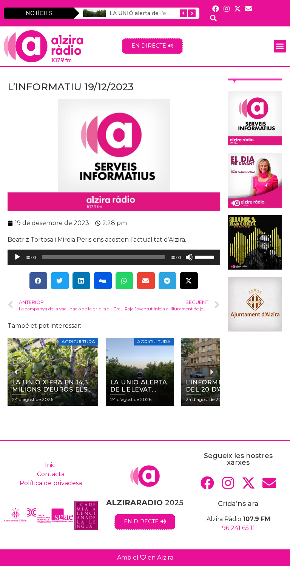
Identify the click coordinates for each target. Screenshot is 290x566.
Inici (51, 465)
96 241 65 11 (238, 528)
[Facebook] (215, 8)
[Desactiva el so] (189, 257)
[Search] (213, 18)
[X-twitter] (237, 8)
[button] (280, 46)
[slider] (205, 256)
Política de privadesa (51, 483)
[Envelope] (248, 8)
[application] (114, 257)
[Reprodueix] (17, 257)
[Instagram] (226, 8)
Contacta (51, 474)
